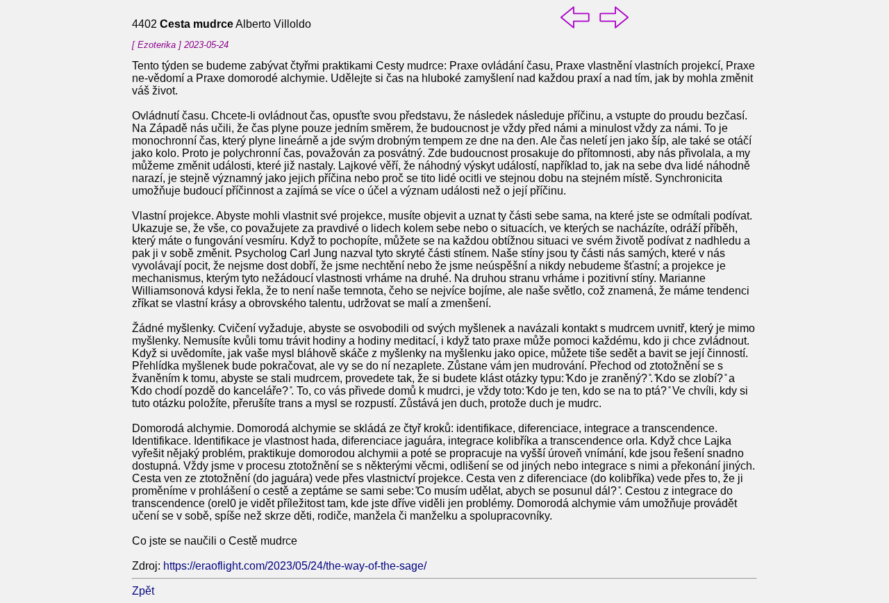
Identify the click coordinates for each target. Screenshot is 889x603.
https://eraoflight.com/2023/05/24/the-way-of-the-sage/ (294, 566)
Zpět (143, 591)
